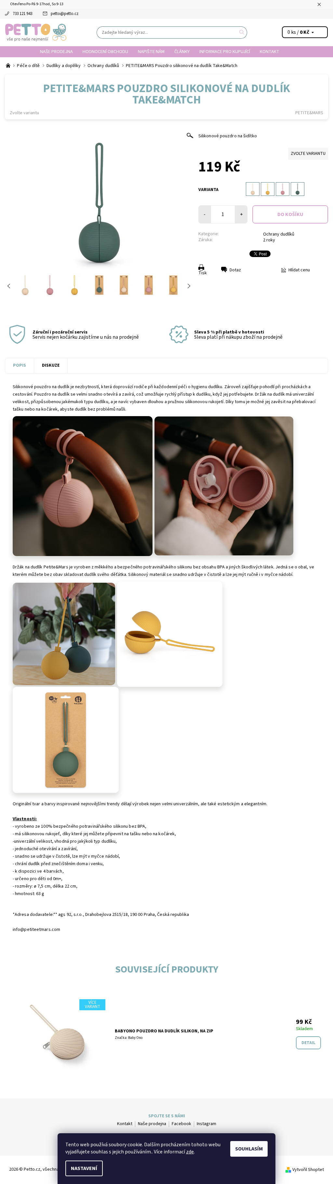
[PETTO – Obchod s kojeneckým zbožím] (8, 65)
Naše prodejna (56, 51)
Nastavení (84, 1168)
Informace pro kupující (224, 51)
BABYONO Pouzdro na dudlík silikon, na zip (164, 1031)
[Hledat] (242, 32)
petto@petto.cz (64, 14)
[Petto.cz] (35, 32)
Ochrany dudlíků (278, 234)
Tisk (202, 273)
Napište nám (151, 51)
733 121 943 (22, 14)
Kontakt (269, 51)
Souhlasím (249, 1148)
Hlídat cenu (299, 270)
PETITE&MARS (309, 113)
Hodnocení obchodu (105, 51)
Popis (19, 365)
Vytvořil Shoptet (308, 1169)
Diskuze (51, 365)
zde (190, 1151)
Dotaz (235, 270)
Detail (308, 1043)
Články (182, 51)
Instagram (206, 1124)
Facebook (181, 1124)
